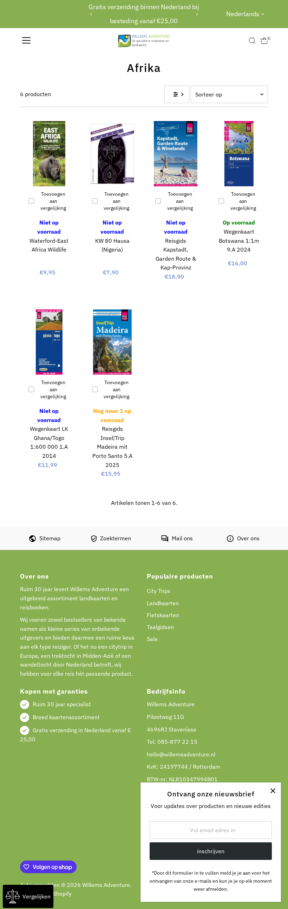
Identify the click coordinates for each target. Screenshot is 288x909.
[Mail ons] (164, 539)
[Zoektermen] (94, 539)
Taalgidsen (160, 626)
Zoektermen (115, 538)
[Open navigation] (26, 40)
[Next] (196, 14)
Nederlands (242, 14)
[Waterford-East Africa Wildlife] (49, 153)
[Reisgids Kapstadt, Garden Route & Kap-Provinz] (175, 153)
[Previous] (91, 14)
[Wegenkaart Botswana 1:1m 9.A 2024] (239, 153)
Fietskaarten (163, 615)
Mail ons (182, 538)
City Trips (158, 590)
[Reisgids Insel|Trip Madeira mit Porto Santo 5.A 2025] (112, 342)
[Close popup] (273, 790)
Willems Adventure (106, 884)
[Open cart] (264, 41)
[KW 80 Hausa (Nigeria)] (112, 153)
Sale (152, 638)
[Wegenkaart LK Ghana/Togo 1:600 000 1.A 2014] (49, 342)
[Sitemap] (32, 539)
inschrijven (210, 851)
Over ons (248, 538)
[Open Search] (252, 41)
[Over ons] (230, 539)
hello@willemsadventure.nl (181, 754)
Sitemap (49, 538)
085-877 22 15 (177, 741)
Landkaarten (163, 603)
